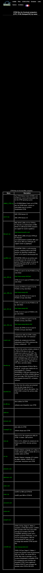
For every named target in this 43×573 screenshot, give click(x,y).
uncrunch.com (8, 503)
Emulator (33, 1)
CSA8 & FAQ (25, 1)
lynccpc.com (7, 421)
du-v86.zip (7, 404)
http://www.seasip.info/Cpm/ (23, 276)
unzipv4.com (7, 520)
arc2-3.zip (6, 217)
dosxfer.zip (7, 365)
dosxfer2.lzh (7, 391)
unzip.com (7, 511)
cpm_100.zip (7, 277)
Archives (20, 4)
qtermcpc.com (8, 477)
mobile (14, 1)
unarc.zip (6, 494)
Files (19, 1)
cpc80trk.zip (7, 258)
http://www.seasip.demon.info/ (23, 324)
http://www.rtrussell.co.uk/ (22, 232)
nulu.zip (6, 441)
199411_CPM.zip (8, 203)
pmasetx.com (8, 469)
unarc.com (7, 486)
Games (14, 4)
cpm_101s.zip (8, 325)
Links (39, 1)
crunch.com (7, 340)
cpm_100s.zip (8, 293)
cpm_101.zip (7, 309)
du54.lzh (6, 412)
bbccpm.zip (7, 234)
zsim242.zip (7, 547)
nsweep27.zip (8, 429)
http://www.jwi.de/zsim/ (21, 547)
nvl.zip (5, 456)
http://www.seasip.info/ (21, 292)
